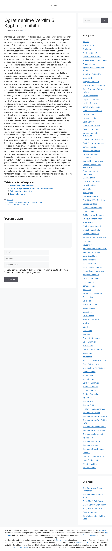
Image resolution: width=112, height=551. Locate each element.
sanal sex (87, 290)
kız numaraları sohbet (92, 267)
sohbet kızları (88, 379)
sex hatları (103, 530)
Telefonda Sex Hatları (88, 535)
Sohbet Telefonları (91, 394)
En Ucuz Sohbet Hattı (92, 219)
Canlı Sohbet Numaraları (93, 143)
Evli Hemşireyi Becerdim (21, 191)
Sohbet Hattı (88, 375)
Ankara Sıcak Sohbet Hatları (95, 60)
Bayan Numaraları (90, 96)
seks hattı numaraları (92, 304)
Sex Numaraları (89, 342)
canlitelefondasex (90, 103)
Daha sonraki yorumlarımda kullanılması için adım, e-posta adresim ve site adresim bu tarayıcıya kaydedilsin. (37, 271)
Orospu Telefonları (91, 278)
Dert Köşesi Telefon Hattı (94, 200)
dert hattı (87, 189)
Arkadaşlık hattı (89, 64)
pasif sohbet (88, 282)
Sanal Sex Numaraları (92, 293)
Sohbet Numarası (90, 387)
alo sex (86, 42)
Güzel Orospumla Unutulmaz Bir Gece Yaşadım (31, 188)
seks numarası (89, 308)
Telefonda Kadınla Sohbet (94, 427)
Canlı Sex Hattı (61, 540)
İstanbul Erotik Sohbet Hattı (95, 249)
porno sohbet (88, 286)
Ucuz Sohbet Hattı (91, 460)
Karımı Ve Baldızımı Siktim (22, 185)
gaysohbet (87, 245)
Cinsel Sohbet (89, 178)
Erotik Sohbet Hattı (91, 234)
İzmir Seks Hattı (90, 256)
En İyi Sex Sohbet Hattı (93, 508)
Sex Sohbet (88, 345)
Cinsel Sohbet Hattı (91, 181)
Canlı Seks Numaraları (92, 111)
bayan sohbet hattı (91, 99)
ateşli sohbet (88, 78)
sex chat (86, 327)
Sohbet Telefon (89, 390)
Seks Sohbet (88, 316)
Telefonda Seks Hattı (20, 547)
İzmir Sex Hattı (89, 260)
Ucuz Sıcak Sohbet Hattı (93, 456)
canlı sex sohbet (90, 118)
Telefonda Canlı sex (91, 413)
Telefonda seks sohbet (93, 434)
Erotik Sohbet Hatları (92, 230)
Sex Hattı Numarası (91, 338)
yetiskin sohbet (89, 468)
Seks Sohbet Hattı (91, 319)
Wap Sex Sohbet (90, 464)
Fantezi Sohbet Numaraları (94, 237)
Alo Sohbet (88, 49)
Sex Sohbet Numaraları (93, 349)
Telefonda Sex (89, 438)
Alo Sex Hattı (88, 45)
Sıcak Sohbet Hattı (91, 364)
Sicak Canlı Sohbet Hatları (94, 360)
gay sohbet (88, 241)
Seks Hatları (88, 297)
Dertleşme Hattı (90, 204)
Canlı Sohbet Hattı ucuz (93, 139)
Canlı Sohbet (88, 122)
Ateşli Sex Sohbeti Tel (92, 74)
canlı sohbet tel (89, 147)
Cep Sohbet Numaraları (93, 161)
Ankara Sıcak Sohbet (92, 56)
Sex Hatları (87, 331)
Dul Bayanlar (88, 211)
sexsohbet (87, 357)
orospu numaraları (91, 275)
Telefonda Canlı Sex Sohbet (95, 416)
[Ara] (104, 20)
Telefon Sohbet (89, 405)
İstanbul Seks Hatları (92, 252)
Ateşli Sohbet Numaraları (94, 85)
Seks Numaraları (90, 512)
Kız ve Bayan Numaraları (93, 271)
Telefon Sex (88, 401)
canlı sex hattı (89, 114)
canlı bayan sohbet (91, 107)
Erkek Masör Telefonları (93, 501)
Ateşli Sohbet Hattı (91, 82)
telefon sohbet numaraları (94, 409)
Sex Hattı (87, 334)
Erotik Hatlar (88, 222)
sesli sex (10, 200)
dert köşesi (88, 193)
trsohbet (86, 453)
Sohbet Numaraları (91, 383)
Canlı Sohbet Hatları (91, 125)
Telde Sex (87, 398)
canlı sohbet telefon (91, 151)
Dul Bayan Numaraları (92, 208)
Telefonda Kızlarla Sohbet (94, 430)
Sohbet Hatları (89, 372)
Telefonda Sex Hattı (91, 441)
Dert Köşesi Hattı (90, 196)
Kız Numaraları (89, 263)
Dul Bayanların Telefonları (94, 215)
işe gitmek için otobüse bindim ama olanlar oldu (24, 202)
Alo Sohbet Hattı (90, 53)
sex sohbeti (88, 353)
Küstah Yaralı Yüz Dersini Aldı (17, 204)
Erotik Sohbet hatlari (92, 226)
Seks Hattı (87, 301)
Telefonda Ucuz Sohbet (93, 449)
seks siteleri (88, 312)
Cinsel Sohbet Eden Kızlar (94, 505)
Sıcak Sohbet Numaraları (94, 368)
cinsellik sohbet (89, 185)
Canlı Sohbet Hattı (91, 129)
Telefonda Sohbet (91, 445)
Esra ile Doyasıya (17, 194)
